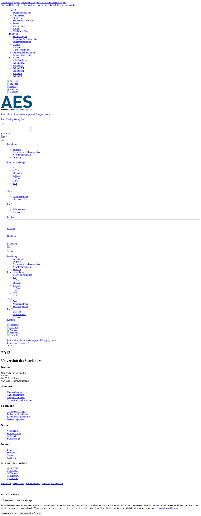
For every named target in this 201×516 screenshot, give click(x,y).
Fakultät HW (19, 63)
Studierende (18, 18)
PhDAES (17, 173)
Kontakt (16, 212)
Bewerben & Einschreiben (25, 39)
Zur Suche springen (30, 2)
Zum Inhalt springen (10, 2)
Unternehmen (19, 26)
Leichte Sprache (49, 483)
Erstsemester (19, 15)
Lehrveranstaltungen (16, 162)
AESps (16, 178)
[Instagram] (13, 89)
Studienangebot (20, 36)
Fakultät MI (18, 68)
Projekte (17, 149)
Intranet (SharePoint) (22, 55)
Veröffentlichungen (22, 154)
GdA (15, 181)
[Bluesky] (12, 86)
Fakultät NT (18, 71)
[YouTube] (12, 84)
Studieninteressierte (22, 12)
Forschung (12, 144)
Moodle (16, 44)
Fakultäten (14, 57)
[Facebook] (13, 81)
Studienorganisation (22, 42)
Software (17, 157)
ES (14, 167)
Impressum (6, 483)
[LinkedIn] (12, 91)
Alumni (16, 28)
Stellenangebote (20, 199)
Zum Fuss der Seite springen (52, 2)
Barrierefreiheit (33, 483)
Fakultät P (17, 73)
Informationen (19, 209)
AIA (15, 186)
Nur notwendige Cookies (30, 513)
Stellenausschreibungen (24, 52)
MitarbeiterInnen (20, 196)
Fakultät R (18, 76)
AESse (16, 170)
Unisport (17, 47)
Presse (16, 23)
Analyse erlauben (9, 513)
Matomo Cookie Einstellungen (19, 500)
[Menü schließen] (2, 139)
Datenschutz (18, 483)
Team (9, 191)
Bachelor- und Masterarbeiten (26, 152)
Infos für (13, 10)
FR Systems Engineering (64, 5)
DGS (60, 483)
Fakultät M (18, 65)
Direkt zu (13, 34)
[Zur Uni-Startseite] (27, 5)
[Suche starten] (30, 127)
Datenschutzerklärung (167, 508)
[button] (5, 133)
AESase (16, 175)
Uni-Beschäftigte (21, 31)
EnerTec (11, 204)
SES (15, 183)
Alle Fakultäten (20, 60)
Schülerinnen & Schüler (24, 20)
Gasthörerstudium (21, 49)
